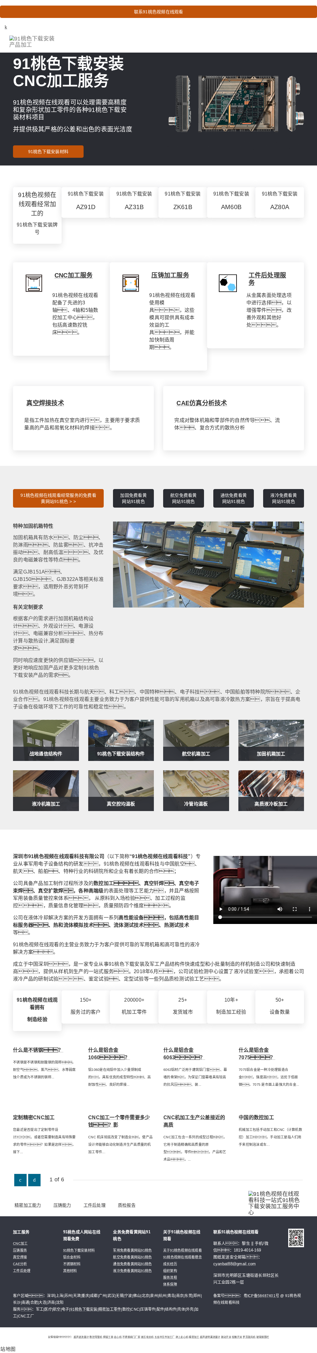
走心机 (118, 1337)
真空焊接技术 (45, 403)
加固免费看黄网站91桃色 (133, 498)
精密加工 (194, 1337)
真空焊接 (20, 1257)
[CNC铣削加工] (34, 283)
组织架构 (170, 1271)
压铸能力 (62, 1205)
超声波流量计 (81, 1337)
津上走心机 (182, 1337)
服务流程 (170, 1277)
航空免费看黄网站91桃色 (183, 498)
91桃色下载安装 (84, 1309)
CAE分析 (20, 1264)
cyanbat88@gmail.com (234, 1263)
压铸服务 (20, 1250)
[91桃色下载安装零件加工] (228, 283)
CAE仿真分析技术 (201, 403)
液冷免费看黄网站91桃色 (283, 498)
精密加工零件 (109, 1309)
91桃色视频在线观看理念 (182, 1257)
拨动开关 (226, 1337)
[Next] (34, 1180)
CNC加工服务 (73, 275)
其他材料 (70, 1271)
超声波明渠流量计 (210, 1337)
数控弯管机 (95, 1337)
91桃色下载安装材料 (48, 151)
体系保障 (170, 1284)
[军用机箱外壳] (208, 564)
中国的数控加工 (256, 1117)
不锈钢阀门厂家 (131, 1337)
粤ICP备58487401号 (262, 1296)
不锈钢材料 (71, 1264)
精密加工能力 (28, 1205)
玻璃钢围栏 (262, 1337)
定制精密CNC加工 (33, 1117)
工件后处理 (95, 1205)
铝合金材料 (71, 1257)
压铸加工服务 (170, 275)
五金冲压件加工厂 (164, 1337)
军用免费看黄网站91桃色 (132, 1250)
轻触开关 (237, 1337)
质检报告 (127, 1205)
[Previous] (20, 1180)
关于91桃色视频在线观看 (182, 1250)
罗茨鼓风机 (249, 1337)
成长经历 (170, 1264)
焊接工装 (108, 1337)
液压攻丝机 (147, 1337)
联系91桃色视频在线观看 (158, 11)
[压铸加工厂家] (131, 283)
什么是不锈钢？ (38, 1050)
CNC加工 (20, 1243)
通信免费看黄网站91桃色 (233, 498)
